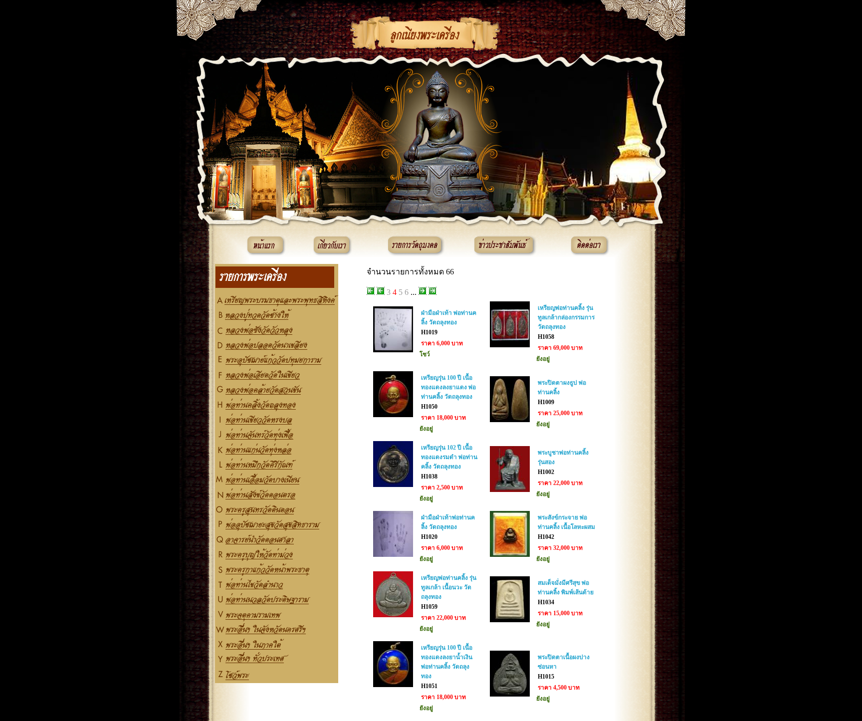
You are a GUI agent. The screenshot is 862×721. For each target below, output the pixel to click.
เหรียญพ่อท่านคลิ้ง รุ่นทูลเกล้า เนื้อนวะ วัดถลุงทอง (448, 587)
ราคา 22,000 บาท (560, 483)
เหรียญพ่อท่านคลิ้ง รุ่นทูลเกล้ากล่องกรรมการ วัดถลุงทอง (566, 317)
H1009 (546, 402)
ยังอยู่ (543, 358)
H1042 (546, 536)
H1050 (429, 406)
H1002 (546, 472)
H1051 (429, 686)
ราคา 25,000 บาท (560, 413)
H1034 (546, 602)
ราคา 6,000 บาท (442, 343)
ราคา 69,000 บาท (560, 347)
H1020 (429, 536)
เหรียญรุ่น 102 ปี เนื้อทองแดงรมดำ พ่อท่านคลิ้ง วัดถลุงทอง (449, 457)
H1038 (429, 476)
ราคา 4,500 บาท (559, 687)
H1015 (546, 676)
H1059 (429, 606)
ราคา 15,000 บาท (560, 613)
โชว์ (425, 354)
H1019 (429, 332)
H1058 (546, 336)
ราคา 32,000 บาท (560, 547)
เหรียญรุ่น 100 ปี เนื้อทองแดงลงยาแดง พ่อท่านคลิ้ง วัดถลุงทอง (448, 387)
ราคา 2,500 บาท (442, 487)
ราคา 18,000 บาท (443, 417)
